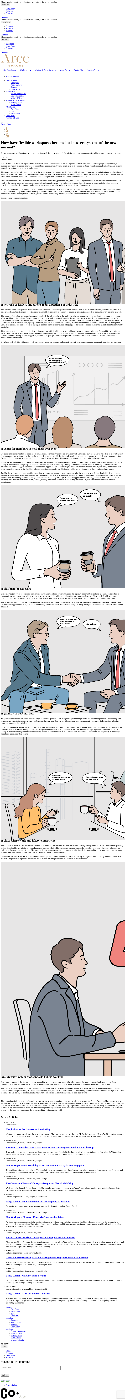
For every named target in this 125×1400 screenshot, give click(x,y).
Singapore (5, 4)
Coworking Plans (17, 96)
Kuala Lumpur (16, 85)
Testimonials (15, 113)
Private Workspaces (18, 94)
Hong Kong (10, 9)
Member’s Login (12, 76)
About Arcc (10, 107)
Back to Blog (6, 124)
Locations (9, 1318)
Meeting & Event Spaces (15, 100)
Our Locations (11, 80)
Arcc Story (15, 109)
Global (4, 1346)
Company (9, 1307)
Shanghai (9, 13)
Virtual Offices (16, 98)
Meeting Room (16, 102)
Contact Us (10, 116)
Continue (4, 17)
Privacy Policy (11, 1385)
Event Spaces (16, 105)
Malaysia (9, 11)
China (8, 1351)
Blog (13, 111)
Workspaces (10, 91)
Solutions (9, 1329)
